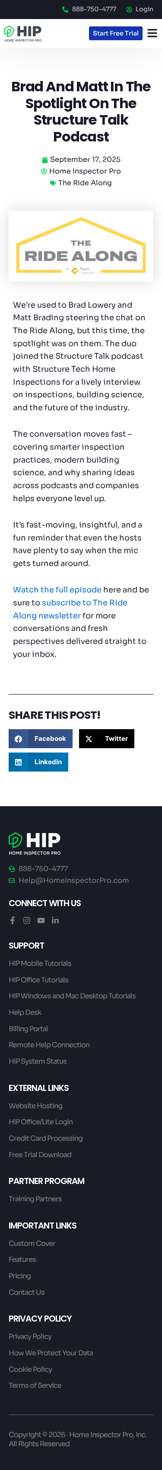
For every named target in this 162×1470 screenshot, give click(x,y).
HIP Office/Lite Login (41, 1121)
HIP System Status (38, 1061)
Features (22, 1259)
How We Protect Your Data (51, 1352)
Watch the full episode (57, 590)
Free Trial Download (40, 1154)
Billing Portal (28, 1028)
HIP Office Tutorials (38, 979)
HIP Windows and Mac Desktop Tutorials (72, 995)
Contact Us (26, 1292)
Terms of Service (35, 1385)
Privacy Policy (30, 1336)
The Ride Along (85, 182)
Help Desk (25, 1012)
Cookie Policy (30, 1369)
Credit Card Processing (46, 1138)
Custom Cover (32, 1243)
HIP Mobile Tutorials (40, 963)
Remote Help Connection (49, 1044)
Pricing (20, 1275)
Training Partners (35, 1198)
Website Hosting (35, 1105)
